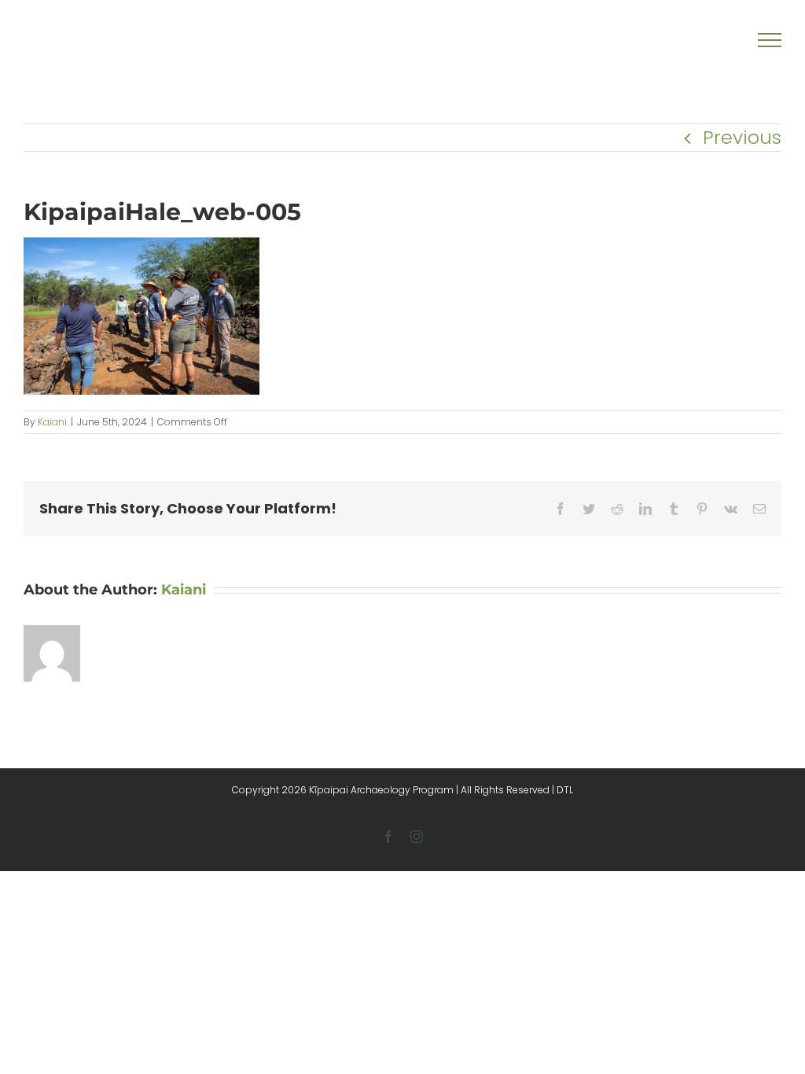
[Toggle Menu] (770, 40)
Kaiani (52, 421)
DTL (565, 789)
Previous (742, 137)
